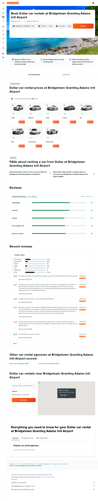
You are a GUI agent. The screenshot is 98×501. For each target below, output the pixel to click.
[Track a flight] (3, 43)
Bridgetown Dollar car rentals (59, 464)
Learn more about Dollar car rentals (24, 450)
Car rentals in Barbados (28, 464)
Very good (17, 261)
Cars (19, 464)
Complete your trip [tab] (27, 438)
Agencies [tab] (15, 438)
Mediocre (17, 270)
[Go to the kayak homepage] (13, 3)
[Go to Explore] (3, 38)
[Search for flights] (3, 9)
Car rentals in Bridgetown (43, 464)
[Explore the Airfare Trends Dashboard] (3, 30)
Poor (15, 272)
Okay (16, 266)
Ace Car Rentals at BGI (19, 363)
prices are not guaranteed (47, 477)
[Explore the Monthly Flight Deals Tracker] (3, 34)
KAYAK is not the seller (18, 482)
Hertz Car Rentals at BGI (49, 363)
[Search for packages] (3, 21)
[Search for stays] (3, 13)
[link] (24, 400)
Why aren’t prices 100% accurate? (22, 489)
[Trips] (3, 48)
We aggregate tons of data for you (22, 486)
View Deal (21, 122)
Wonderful (17, 259)
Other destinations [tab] (42, 438)
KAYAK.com (12, 464)
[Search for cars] (3, 17)
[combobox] (16, 21)
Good (16, 263)
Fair (15, 268)
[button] (3, 3)
